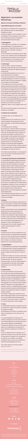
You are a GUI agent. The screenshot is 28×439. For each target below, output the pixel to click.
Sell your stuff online (22, 436)
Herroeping (14, 382)
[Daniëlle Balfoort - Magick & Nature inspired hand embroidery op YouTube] (19, 419)
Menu (4, 3)
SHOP (14, 369)
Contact (14, 374)
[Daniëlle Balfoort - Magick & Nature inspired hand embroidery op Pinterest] (12, 419)
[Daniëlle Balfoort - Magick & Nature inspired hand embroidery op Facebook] (9, 419)
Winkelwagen (24, 3)
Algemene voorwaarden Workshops (14, 384)
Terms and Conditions (14, 390)
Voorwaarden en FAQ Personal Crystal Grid (14, 386)
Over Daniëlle (14, 372)
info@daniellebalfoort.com (14, 406)
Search (14, 388)
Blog (14, 376)
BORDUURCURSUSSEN (14, 367)
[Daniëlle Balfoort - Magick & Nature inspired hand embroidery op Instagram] (15, 419)
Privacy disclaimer (14, 391)
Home (14, 365)
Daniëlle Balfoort (7, 346)
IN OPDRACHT (14, 371)
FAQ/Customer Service (14, 393)
